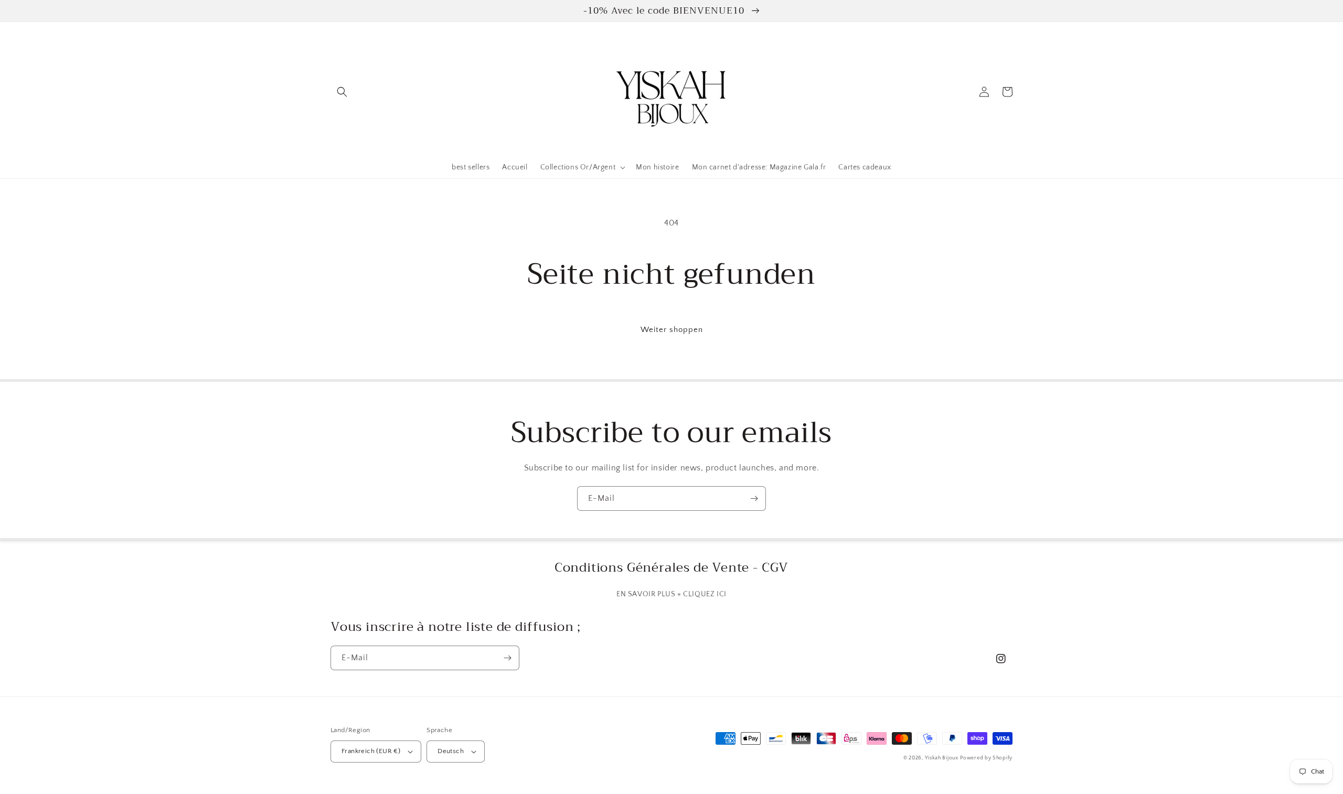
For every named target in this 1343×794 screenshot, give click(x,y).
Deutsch (451, 751)
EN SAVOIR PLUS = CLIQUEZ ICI (671, 594)
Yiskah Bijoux (941, 758)
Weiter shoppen (672, 329)
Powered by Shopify (986, 758)
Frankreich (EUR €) (371, 751)
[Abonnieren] (753, 498)
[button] (342, 91)
